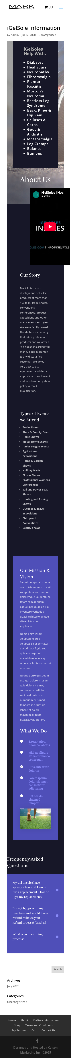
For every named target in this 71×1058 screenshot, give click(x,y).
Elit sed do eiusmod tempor (36, 799)
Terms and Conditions (39, 1025)
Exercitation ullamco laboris (39, 743)
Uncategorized (47, 35)
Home (12, 1020)
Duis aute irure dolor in (39, 768)
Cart (34, 1030)
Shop (17, 1025)
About (24, 1020)
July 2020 (13, 986)
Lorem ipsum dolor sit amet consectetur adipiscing (38, 783)
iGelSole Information (46, 1020)
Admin (15, 35)
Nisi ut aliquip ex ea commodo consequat (39, 756)
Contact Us (48, 1030)
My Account (19, 1030)
